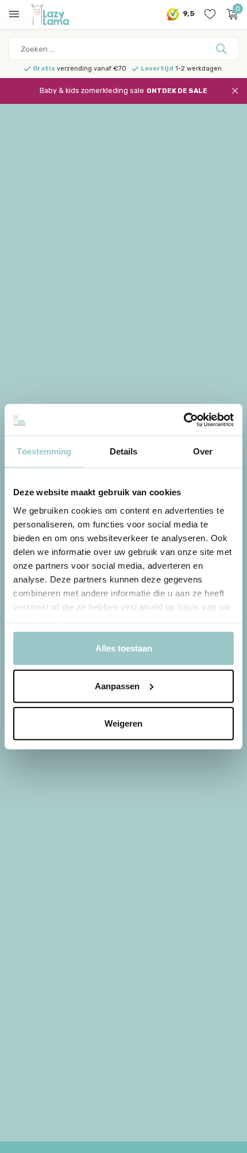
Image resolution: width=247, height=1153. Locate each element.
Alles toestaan (123, 648)
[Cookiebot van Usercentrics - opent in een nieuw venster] (183, 419)
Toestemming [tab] (44, 451)
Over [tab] (203, 451)
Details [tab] (124, 451)
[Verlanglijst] (210, 14)
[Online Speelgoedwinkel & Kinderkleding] (60, 14)
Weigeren (123, 723)
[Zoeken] (222, 49)
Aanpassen (117, 685)
